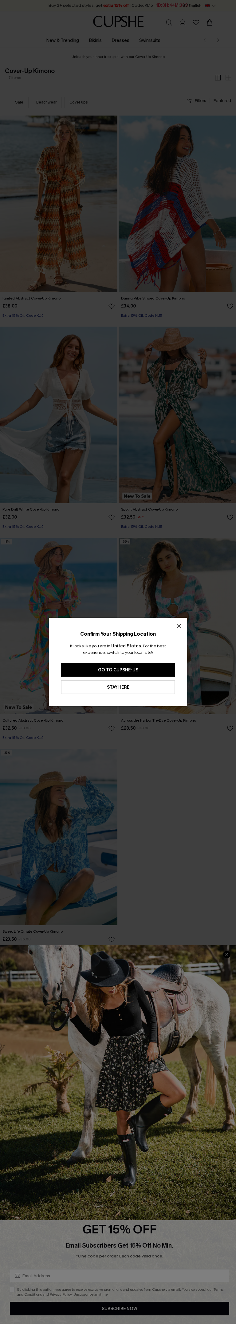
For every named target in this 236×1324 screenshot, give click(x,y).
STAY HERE (118, 687)
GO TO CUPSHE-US (118, 670)
